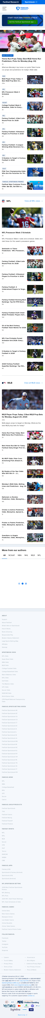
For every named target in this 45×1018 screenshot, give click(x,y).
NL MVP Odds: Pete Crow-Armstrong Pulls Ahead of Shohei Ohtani (12, 461)
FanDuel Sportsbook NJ (9, 750)
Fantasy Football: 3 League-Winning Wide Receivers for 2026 (12, 147)
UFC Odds (5, 687)
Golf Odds (5, 681)
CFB (3, 845)
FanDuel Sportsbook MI (9, 744)
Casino (4, 799)
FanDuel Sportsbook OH (10, 757)
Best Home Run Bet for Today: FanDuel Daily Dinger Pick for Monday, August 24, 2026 (13, 448)
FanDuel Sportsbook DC (9, 726)
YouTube (4, 947)
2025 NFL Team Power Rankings (12, 899)
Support (4, 619)
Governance (31, 957)
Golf (3, 848)
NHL (26, 555)
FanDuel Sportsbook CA (9, 716)
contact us (31, 995)
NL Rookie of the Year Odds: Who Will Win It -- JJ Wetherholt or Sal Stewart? (13, 473)
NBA (20, 555)
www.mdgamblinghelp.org (22, 985)
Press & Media (31, 970)
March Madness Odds (9, 674)
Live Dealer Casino (8, 920)
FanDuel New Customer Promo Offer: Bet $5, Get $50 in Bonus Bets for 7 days (14, 186)
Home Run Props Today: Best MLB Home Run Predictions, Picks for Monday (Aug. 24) (13, 435)
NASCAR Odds (6, 693)
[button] (23, 22)
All (4, 555)
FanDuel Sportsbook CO (10, 719)
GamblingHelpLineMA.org (10, 983)
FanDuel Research (11, 2)
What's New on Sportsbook (10, 625)
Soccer (4, 796)
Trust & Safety (8, 960)
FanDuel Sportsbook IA (9, 729)
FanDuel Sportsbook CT (9, 723)
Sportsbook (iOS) (7, 875)
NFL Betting (6, 892)
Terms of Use (8, 967)
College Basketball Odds (10, 671)
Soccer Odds (6, 690)
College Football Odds (9, 668)
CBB (3, 860)
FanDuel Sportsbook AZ (9, 713)
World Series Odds (8, 696)
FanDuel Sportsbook (8, 808)
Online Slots (6, 911)
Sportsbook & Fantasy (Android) (12, 872)
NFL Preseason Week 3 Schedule (16, 233)
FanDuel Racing (7, 817)
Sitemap (4, 647)
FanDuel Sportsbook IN (9, 735)
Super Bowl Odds (7, 659)
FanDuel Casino (7, 814)
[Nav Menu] (4, 9)
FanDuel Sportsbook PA (9, 760)
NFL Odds (5, 656)
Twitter (4, 941)
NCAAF (12, 555)
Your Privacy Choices (33, 967)
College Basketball (8, 787)
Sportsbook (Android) (9, 878)
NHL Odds (5, 678)
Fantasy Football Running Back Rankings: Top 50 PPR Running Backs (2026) (14, 302)
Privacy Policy (8, 963)
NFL (39, 555)
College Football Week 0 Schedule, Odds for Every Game (11, 107)
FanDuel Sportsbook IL (9, 732)
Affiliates (5, 644)
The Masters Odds (8, 684)
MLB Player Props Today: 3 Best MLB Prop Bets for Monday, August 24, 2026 (12, 81)
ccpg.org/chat (23, 980)
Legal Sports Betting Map (10, 641)
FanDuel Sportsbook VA (9, 766)
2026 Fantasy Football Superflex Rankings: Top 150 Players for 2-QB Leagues (13, 366)
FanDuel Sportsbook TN (9, 763)
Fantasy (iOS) (6, 869)
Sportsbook (30, 2)
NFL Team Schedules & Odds (11, 902)
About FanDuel (7, 622)
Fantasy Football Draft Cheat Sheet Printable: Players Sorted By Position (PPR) (14, 315)
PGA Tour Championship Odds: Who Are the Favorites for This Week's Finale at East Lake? (14, 173)
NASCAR (5, 854)
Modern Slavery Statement (10, 638)
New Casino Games (8, 914)
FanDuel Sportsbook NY (10, 753)
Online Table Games (8, 926)
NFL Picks (5, 896)
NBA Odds (5, 662)
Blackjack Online (7, 917)
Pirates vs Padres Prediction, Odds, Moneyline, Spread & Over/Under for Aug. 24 (13, 525)
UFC (3, 793)
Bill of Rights (31, 960)
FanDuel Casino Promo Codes (11, 929)
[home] (22, 8)
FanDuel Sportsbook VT (9, 769)
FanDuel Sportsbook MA (10, 741)
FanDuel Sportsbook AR (9, 710)
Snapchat (5, 950)
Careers (6, 957)
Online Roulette (7, 923)
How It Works (6, 629)
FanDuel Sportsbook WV (10, 772)
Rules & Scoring (7, 632)
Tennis (4, 851)
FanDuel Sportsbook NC (10, 747)
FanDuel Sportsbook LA (9, 738)
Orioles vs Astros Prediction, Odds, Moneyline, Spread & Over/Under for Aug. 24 (13, 512)
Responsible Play (7, 635)
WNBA (4, 857)
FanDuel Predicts (7, 824)
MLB (33, 555)
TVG (3, 811)
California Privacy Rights (34, 963)
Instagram (5, 944)
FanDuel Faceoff (7, 821)
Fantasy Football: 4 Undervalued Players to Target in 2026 (13, 289)
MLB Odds (5, 665)
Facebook (5, 938)
